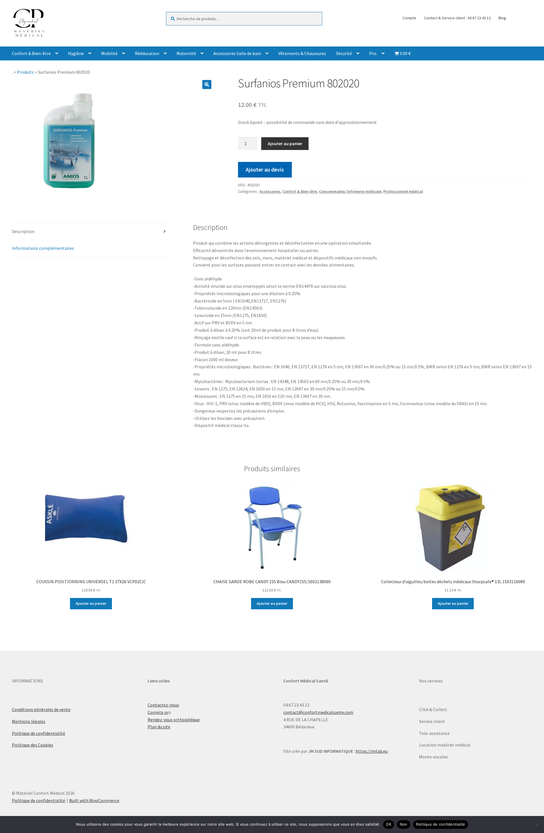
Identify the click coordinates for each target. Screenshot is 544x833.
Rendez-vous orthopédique (174, 719)
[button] (206, 84)
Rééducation (147, 53)
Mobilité (109, 53)
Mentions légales (28, 721)
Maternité (186, 53)
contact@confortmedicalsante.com (318, 712)
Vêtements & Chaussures (302, 53)
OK (388, 824)
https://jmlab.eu (372, 751)
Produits (25, 72)
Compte (409, 17)
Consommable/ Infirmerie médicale (350, 191)
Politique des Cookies (32, 745)
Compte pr (158, 712)
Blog (502, 17)
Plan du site (159, 727)
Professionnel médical (403, 191)
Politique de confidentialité (38, 733)
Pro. (373, 53)
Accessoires (270, 191)
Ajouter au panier (285, 143)
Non (403, 824)
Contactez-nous (163, 705)
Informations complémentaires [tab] (43, 248)
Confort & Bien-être (31, 53)
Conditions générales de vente (41, 709)
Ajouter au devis (265, 169)
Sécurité (344, 53)
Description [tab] (23, 231)
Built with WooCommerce (94, 800)
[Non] (537, 824)
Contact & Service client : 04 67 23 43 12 (457, 17)
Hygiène (76, 53)
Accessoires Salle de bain (237, 53)
